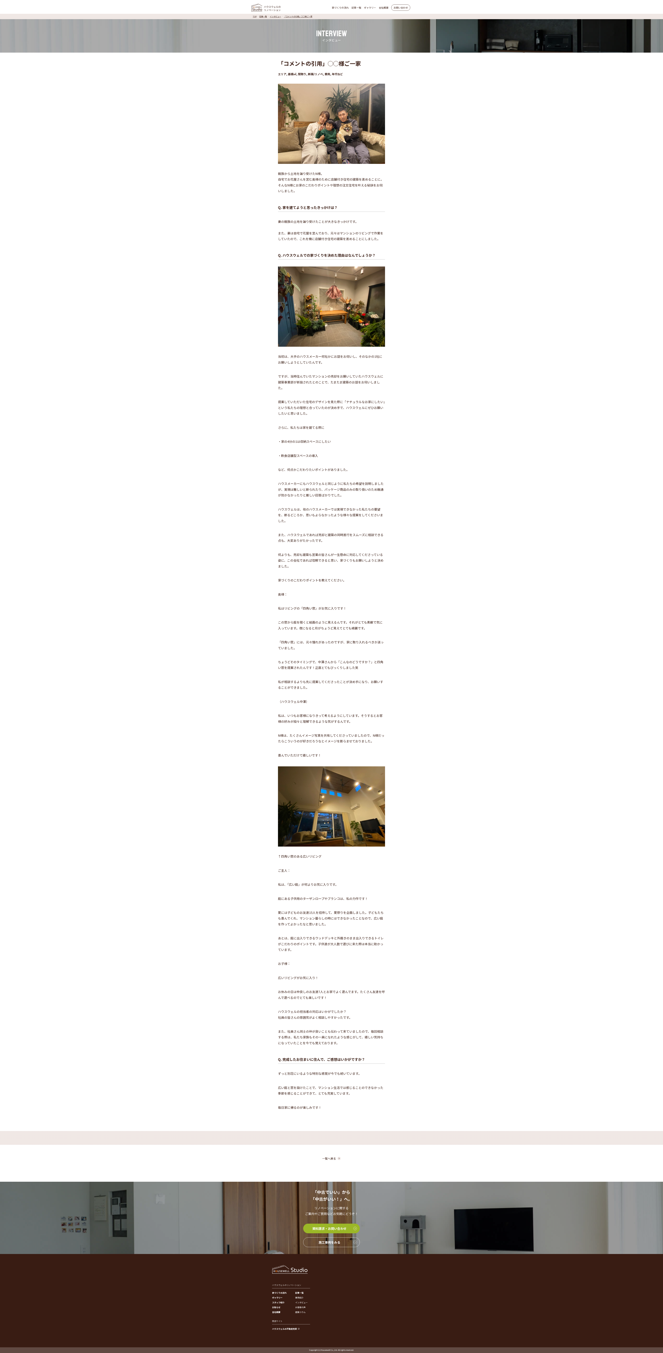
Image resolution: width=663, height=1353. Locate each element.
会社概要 (383, 7)
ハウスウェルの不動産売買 (284, 1328)
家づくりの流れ (340, 7)
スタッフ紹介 (278, 1302)
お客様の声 (300, 1307)
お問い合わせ (400, 7)
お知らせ (276, 1307)
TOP (255, 16)
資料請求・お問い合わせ (329, 1228)
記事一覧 (356, 7)
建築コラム (300, 1312)
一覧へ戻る (329, 1158)
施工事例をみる (329, 1242)
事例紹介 (299, 1297)
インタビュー (275, 16)
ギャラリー (370, 7)
